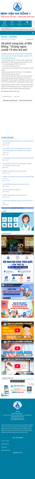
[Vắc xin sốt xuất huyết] (17, 291)
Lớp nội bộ (13, 36)
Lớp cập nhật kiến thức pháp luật (12, 189)
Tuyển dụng (4, 447)
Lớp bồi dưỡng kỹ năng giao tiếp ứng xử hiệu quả (16, 184)
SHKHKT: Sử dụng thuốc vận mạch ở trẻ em (14, 171)
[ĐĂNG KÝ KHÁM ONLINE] (17, 389)
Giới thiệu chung (5, 444)
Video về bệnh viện (5, 450)
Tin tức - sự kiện (5, 440)
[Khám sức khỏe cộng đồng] (17, 308)
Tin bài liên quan (7, 137)
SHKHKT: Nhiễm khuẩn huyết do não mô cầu (15, 195)
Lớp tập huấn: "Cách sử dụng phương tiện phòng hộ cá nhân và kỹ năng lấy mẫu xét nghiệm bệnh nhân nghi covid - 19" (17, 150)
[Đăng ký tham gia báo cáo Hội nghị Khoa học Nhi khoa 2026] (17, 268)
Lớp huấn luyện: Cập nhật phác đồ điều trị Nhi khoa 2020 (18, 158)
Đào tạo (4, 36)
